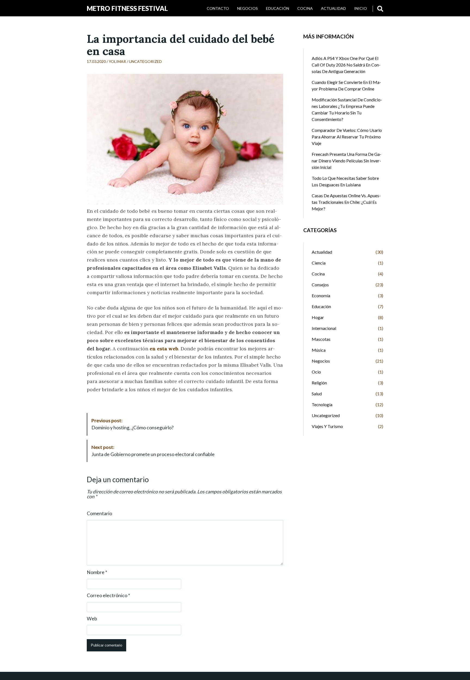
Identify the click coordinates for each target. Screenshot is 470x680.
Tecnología (322, 404)
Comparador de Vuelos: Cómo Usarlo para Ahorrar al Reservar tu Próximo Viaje (347, 136)
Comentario (99, 513)
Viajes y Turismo (327, 426)
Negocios (247, 8)
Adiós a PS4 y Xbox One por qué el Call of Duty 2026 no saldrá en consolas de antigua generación (346, 65)
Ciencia (319, 262)
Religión (319, 382)
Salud (317, 393)
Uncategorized (145, 61)
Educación (277, 8)
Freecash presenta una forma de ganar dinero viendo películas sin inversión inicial (346, 160)
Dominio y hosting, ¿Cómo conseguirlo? (132, 424)
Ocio (316, 371)
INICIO (360, 8)
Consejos (320, 284)
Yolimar (117, 61)
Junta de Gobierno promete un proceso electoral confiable (153, 450)
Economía (321, 295)
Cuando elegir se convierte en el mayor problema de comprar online (346, 85)
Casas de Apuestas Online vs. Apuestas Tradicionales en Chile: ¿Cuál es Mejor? (346, 202)
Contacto (218, 8)
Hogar (318, 317)
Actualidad (333, 8)
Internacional (324, 328)
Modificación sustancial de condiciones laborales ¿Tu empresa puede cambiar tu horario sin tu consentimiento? (347, 109)
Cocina (305, 8)
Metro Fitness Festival (127, 8)
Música (319, 350)
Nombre (97, 572)
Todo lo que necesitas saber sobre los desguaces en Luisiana (345, 181)
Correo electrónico (108, 595)
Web (92, 618)
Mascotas (321, 339)
